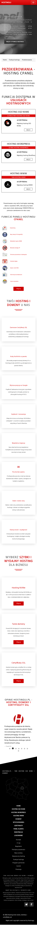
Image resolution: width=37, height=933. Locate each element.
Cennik (18, 866)
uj (6, 2)
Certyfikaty (18, 825)
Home (18, 806)
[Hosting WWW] (8, 184)
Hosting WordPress (18, 812)
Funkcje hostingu (18, 859)
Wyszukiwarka (18, 822)
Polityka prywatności (18, 849)
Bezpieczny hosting (18, 856)
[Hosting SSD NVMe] (8, 123)
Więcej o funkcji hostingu (15, 42)
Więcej (28, 130)
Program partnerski (19, 863)
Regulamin (18, 846)
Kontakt (18, 840)
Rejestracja (18, 832)
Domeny (18, 819)
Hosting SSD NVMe (18, 809)
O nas (18, 843)
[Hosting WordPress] (8, 154)
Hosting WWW (18, 816)
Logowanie (18, 835)
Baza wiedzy (18, 853)
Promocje (18, 869)
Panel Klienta (19, 829)
